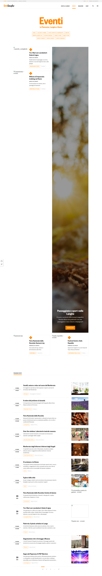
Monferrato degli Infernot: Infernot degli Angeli (39, 446)
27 (58, 569)
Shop (87, 6)
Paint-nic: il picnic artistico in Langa (35, 523)
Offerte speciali (48, 35)
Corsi (34, 32)
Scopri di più (70, 327)
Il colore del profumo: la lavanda (34, 400)
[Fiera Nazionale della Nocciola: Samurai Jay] (21, 345)
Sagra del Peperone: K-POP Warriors (35, 554)
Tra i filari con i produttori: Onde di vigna (38, 54)
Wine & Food (66, 35)
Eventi (74, 6)
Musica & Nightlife (37, 35)
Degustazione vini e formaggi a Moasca (36, 538)
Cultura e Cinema (42, 32)
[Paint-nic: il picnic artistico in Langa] (80, 526)
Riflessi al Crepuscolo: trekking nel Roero (36, 77)
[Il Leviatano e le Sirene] (80, 465)
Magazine (80, 6)
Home (5, 1)
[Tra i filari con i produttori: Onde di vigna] (21, 57)
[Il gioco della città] (80, 480)
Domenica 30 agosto (34, 345)
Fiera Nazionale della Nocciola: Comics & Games (39, 493)
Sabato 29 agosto (33, 57)
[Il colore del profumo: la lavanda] (80, 403)
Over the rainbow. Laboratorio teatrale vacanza (39, 431)
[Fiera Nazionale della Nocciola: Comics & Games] (80, 495)
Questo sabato (50, 38)
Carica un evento (93, 1)
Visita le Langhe (65, 6)
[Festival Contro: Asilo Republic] (59, 345)
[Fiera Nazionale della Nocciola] (80, 419)
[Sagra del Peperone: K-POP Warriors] (80, 557)
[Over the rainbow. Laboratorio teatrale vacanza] (80, 434)
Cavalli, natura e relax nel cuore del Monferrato (39, 385)
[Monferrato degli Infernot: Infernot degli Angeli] (80, 449)
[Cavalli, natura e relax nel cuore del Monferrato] (80, 388)
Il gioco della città (29, 477)
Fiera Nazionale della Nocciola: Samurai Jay (37, 342)
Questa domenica (60, 38)
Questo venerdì (41, 38)
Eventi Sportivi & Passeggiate (55, 32)
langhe (9, 5)
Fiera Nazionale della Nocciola (33, 415)
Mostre (67, 32)
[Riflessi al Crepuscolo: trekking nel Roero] (21, 81)
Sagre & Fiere (58, 35)
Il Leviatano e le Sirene (31, 462)
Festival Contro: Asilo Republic (75, 342)
